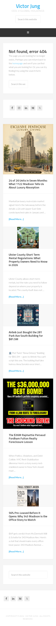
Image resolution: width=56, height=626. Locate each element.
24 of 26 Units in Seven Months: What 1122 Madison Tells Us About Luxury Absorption (28, 184)
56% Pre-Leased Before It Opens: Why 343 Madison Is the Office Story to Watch (28, 516)
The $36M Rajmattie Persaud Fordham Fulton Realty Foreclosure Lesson (27, 438)
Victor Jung (28, 6)
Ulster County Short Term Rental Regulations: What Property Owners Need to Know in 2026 (28, 259)
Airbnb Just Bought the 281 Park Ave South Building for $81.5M (26, 335)
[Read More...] (16, 219)
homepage (17, 63)
